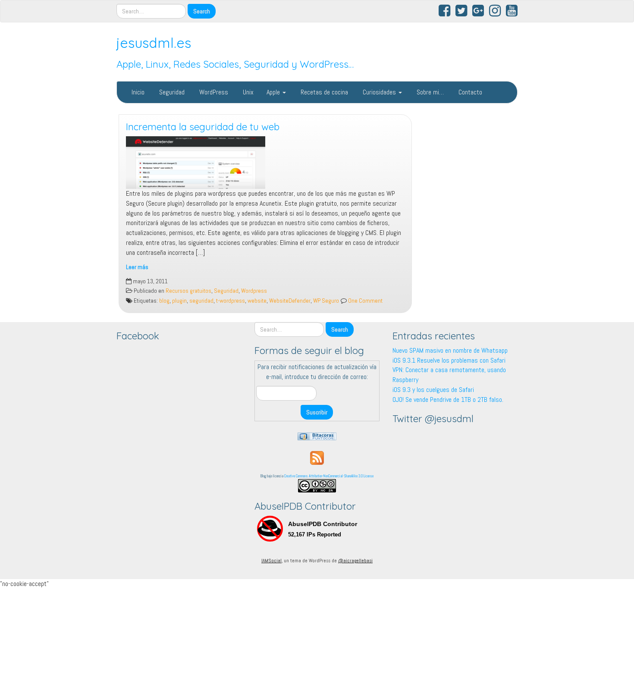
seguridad (201, 300)
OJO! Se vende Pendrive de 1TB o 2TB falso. (447, 399)
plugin (179, 300)
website (257, 300)
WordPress (213, 92)
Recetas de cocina (323, 92)
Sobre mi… (429, 92)
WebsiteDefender (290, 300)
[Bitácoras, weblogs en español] (317, 435)
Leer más (137, 267)
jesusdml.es (153, 42)
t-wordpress (230, 300)
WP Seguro (326, 300)
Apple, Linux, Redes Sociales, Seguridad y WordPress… (235, 64)
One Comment (365, 300)
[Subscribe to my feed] (317, 457)
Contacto (469, 92)
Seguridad (171, 92)
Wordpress (254, 291)
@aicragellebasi (355, 561)
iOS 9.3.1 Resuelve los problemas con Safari (448, 360)
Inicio (137, 92)
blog (164, 300)
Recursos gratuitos (188, 291)
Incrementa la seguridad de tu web (202, 127)
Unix (247, 92)
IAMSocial (271, 561)
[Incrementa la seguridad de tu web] (265, 162)
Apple (274, 92)
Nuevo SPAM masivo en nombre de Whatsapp (450, 350)
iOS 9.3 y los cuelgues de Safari (433, 389)
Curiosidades (379, 92)
